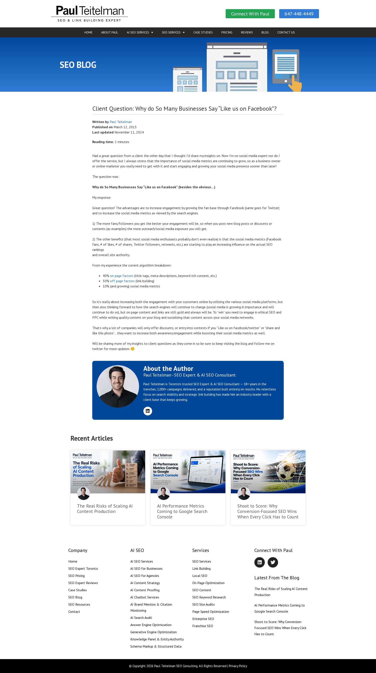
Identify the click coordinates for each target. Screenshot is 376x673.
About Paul (109, 32)
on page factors (121, 275)
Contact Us (286, 32)
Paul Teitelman (121, 122)
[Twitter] (273, 562)
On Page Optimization (208, 583)
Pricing (227, 32)
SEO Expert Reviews (83, 583)
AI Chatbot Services (144, 597)
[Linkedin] (147, 411)
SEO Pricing (76, 575)
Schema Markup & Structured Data (155, 646)
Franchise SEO (202, 626)
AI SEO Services (138, 32)
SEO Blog (75, 597)
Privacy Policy (238, 666)
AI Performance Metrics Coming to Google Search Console (182, 511)
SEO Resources (79, 604)
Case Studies (203, 32)
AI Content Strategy (145, 583)
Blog (265, 32)
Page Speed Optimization (210, 611)
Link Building (201, 568)
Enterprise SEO (203, 618)
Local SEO (199, 575)
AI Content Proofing (144, 590)
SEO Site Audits (203, 604)
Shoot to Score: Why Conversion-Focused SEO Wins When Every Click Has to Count (268, 511)
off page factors (122, 281)
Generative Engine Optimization (153, 632)
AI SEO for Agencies (144, 575)
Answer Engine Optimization (150, 625)
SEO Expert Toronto (83, 568)
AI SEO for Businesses (146, 568)
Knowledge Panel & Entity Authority (157, 639)
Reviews (247, 32)
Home (88, 32)
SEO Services (171, 32)
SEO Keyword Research (209, 597)
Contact (74, 611)
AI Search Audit (141, 617)
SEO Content (201, 590)
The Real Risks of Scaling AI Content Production (105, 508)
